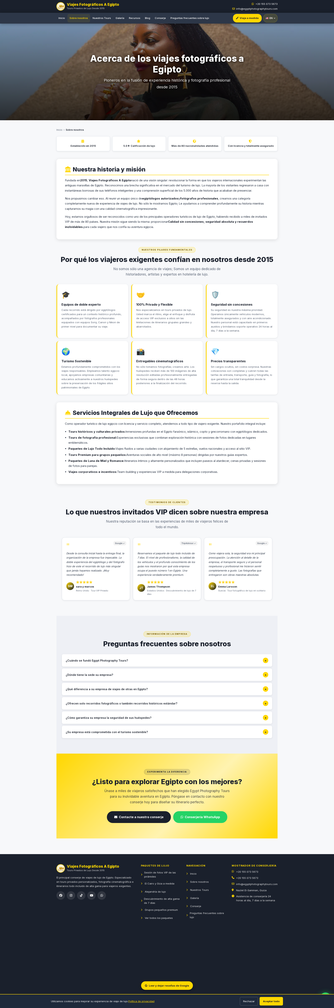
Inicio (62, 18)
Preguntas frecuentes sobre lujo (189, 18)
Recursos (134, 18)
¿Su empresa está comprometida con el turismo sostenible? (166, 732)
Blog (147, 18)
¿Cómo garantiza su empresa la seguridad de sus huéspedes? (166, 717)
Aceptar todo (271, 1001)
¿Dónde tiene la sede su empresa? (166, 674)
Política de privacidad (141, 1001)
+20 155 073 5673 (267, 3)
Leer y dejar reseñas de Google (169, 985)
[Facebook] (60, 895)
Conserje (160, 18)
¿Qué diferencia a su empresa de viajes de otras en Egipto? (166, 689)
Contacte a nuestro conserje (141, 817)
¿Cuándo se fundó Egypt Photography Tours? (166, 660)
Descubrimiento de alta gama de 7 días (162, 900)
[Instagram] (71, 895)
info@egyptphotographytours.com (257, 8)
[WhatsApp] (101, 895)
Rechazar (249, 1001)
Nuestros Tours (102, 18)
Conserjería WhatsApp (202, 817)
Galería (120, 18)
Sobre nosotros (79, 18)
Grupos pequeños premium (161, 909)
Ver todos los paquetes (159, 917)
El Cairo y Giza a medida (159, 883)
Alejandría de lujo (155, 891)
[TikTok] (81, 895)
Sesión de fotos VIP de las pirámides (160, 874)
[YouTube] (91, 895)
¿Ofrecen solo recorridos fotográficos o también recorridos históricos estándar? (166, 703)
